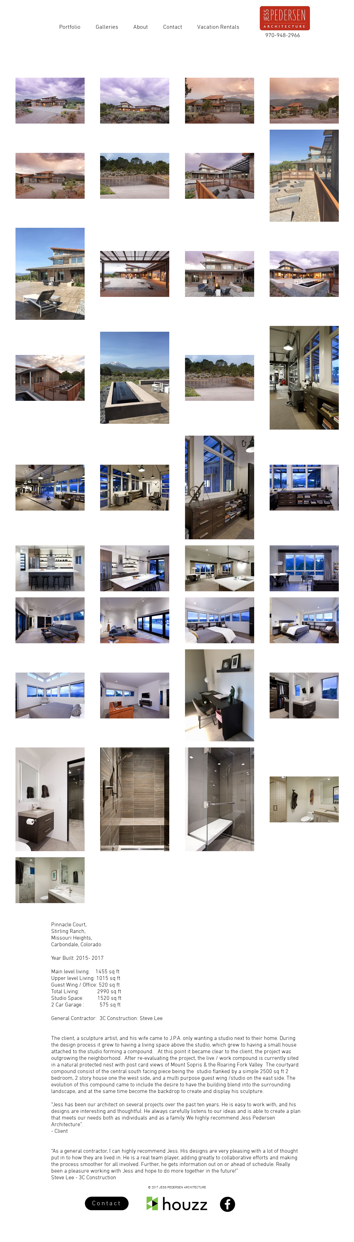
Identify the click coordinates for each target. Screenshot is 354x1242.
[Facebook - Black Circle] (227, 1204)
